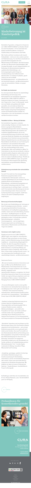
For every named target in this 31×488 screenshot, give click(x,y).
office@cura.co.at (24, 453)
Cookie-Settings (15, 478)
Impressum (15, 479)
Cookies (15, 477)
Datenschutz (15, 476)
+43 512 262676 (24, 451)
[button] (29, 2)
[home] (5, 2)
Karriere (21, 2)
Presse (15, 474)
